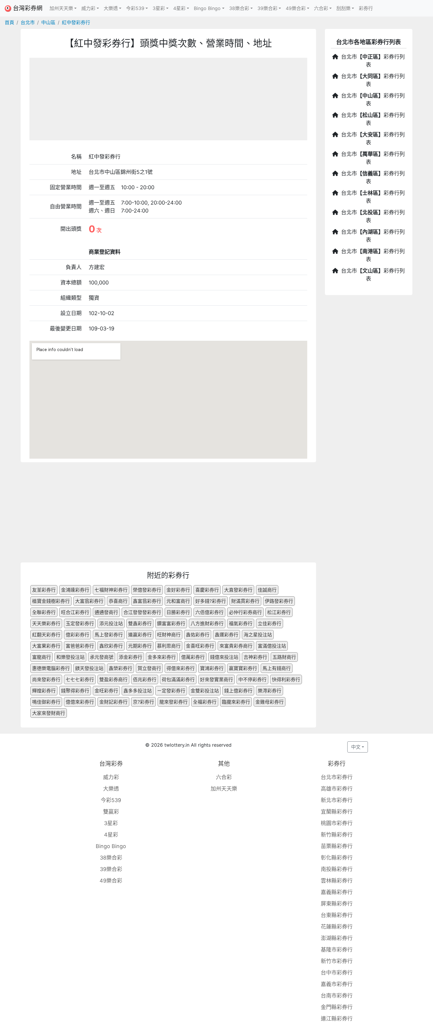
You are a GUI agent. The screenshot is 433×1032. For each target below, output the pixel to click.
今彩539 (111, 800)
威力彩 (111, 777)
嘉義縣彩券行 (337, 892)
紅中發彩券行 (76, 22)
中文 (356, 747)
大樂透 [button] (111, 8)
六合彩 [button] (321, 8)
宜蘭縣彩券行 (337, 812)
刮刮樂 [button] (343, 8)
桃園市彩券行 (337, 823)
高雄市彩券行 (337, 789)
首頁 (9, 22)
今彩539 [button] (135, 8)
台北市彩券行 (337, 777)
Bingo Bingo (111, 846)
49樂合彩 (111, 881)
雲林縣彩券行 (337, 881)
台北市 (28, 22)
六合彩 (224, 777)
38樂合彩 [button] (239, 8)
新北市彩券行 (337, 800)
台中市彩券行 (337, 973)
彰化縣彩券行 (337, 858)
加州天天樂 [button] (61, 8)
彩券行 (366, 8)
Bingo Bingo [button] (207, 8)
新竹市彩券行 (337, 961)
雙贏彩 (111, 812)
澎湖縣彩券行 (337, 938)
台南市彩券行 (337, 996)
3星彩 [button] (159, 8)
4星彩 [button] (179, 8)
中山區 (48, 22)
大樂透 (111, 789)
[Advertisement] (168, 99)
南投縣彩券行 (337, 869)
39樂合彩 (111, 869)
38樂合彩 (111, 858)
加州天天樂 (224, 789)
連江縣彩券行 (337, 1018)
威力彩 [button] (88, 8)
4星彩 (111, 835)
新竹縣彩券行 (337, 835)
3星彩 (111, 823)
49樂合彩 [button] (296, 8)
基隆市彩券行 (337, 950)
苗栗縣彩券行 (337, 846)
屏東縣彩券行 (337, 904)
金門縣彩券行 (337, 1007)
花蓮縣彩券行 (337, 927)
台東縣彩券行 (337, 915)
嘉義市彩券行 (337, 984)
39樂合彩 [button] (267, 8)
